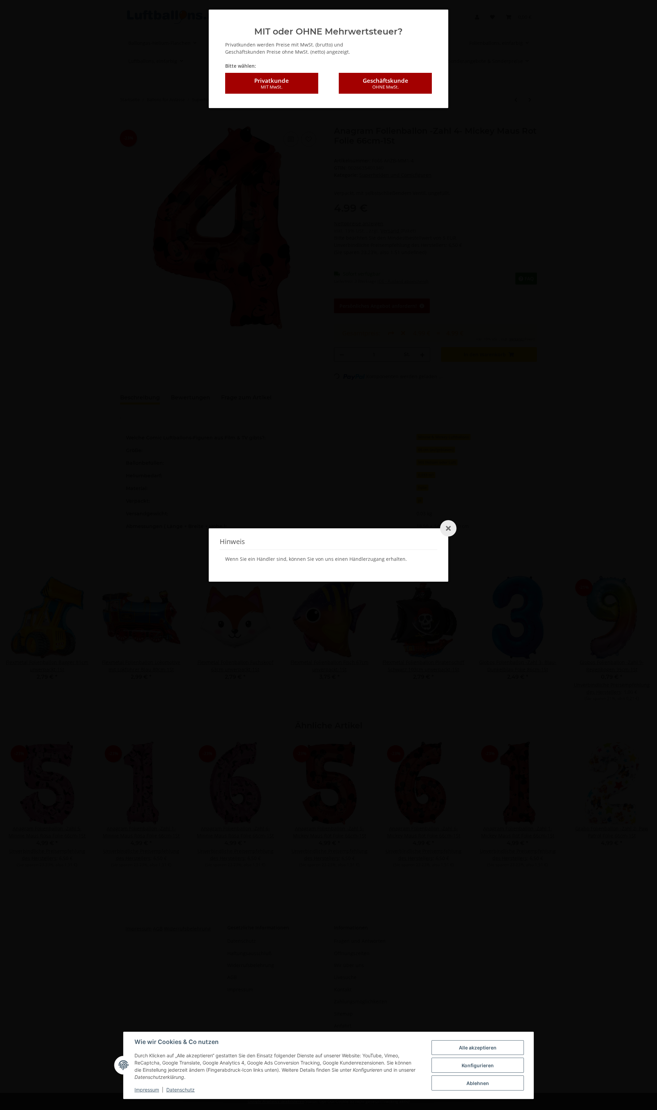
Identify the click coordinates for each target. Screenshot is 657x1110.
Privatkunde (271, 83)
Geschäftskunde (385, 83)
